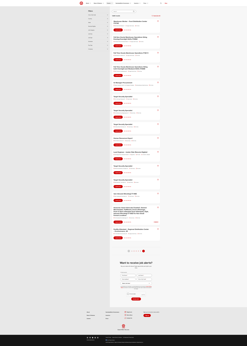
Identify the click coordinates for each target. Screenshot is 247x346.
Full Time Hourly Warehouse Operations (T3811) (131, 53)
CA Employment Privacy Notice (128, 337)
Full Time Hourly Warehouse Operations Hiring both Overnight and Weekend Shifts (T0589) (131, 68)
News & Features (98, 3)
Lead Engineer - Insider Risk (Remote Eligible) (130, 152)
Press (145, 3)
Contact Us (129, 318)
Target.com (129, 312)
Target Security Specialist (123, 97)
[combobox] (124, 11)
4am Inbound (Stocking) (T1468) (125, 194)
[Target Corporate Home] (81, 3)
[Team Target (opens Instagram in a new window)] (92, 337)
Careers (109, 3)
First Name (124, 275)
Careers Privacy (108, 337)
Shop (166, 3)
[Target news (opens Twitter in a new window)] (87, 337)
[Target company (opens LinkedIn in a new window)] (95, 337)
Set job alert (136, 299)
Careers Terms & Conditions (117, 337)
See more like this (127, 29)
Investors (136, 3)
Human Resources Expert (123, 138)
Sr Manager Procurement (123, 83)
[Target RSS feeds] (98, 337)
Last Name (141, 275)
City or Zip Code (142, 279)
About (87, 3)
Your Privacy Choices (111, 340)
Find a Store (129, 315)
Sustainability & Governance (122, 3)
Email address (125, 279)
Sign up (147, 315)
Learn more (118, 30)
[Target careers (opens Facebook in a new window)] (90, 337)
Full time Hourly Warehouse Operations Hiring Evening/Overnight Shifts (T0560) (130, 38)
